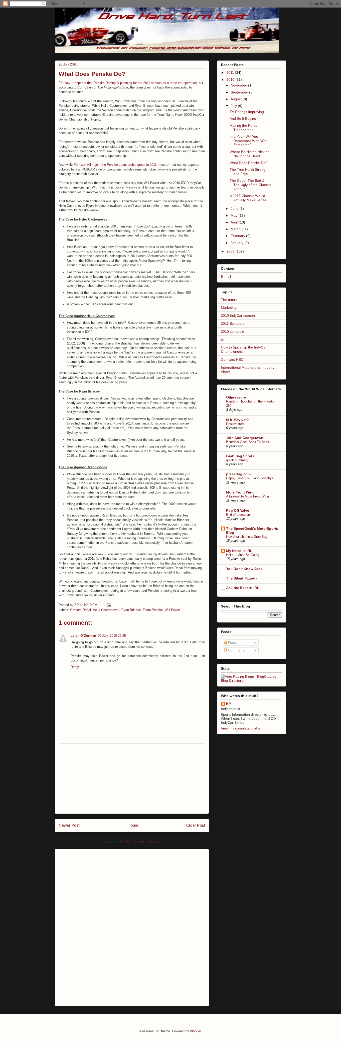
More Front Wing (240, 492)
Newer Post (69, 825)
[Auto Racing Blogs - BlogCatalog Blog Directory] (251, 680)
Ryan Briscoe (131, 610)
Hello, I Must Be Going (242, 555)
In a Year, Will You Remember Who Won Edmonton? (249, 140)
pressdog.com (238, 474)
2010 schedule (232, 332)
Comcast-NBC (232, 360)
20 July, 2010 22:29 (112, 636)
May (234, 216)
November (239, 85)
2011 (230, 72)
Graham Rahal (80, 610)
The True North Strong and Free (247, 172)
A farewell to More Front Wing (247, 496)
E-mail (226, 276)
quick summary (237, 460)
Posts (232, 642)
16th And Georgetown (244, 438)
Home (133, 825)
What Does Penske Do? (248, 163)
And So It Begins (243, 118)
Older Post (195, 825)
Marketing (229, 308)
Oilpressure (236, 397)
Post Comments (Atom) (142, 841)
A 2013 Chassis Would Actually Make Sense (248, 198)
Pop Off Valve (237, 510)
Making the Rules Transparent (243, 128)
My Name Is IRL (239, 551)
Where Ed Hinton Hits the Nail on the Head (250, 154)
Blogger (195, 1031)
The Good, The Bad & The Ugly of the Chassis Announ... (250, 184)
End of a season (238, 514)
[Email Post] (108, 605)
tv (222, 340)
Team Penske (153, 610)
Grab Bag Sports (240, 456)
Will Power (172, 610)
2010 (230, 80)
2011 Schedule (232, 324)
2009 (230, 251)
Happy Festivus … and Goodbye (249, 478)
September (240, 92)
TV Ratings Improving (247, 112)
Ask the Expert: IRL (242, 588)
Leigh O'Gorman (83, 636)
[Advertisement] (131, 778)
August (237, 99)
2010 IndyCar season (238, 316)
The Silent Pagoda (241, 578)
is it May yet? (237, 420)
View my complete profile (240, 728)
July (234, 106)
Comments (236, 650)
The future (229, 300)
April (235, 222)
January (237, 243)
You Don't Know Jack (244, 569)
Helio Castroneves (106, 610)
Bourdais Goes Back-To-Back (247, 442)
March (236, 229)
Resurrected (235, 424)
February (238, 236)
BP (228, 704)
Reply (75, 667)
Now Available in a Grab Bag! (247, 536)
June (235, 208)
